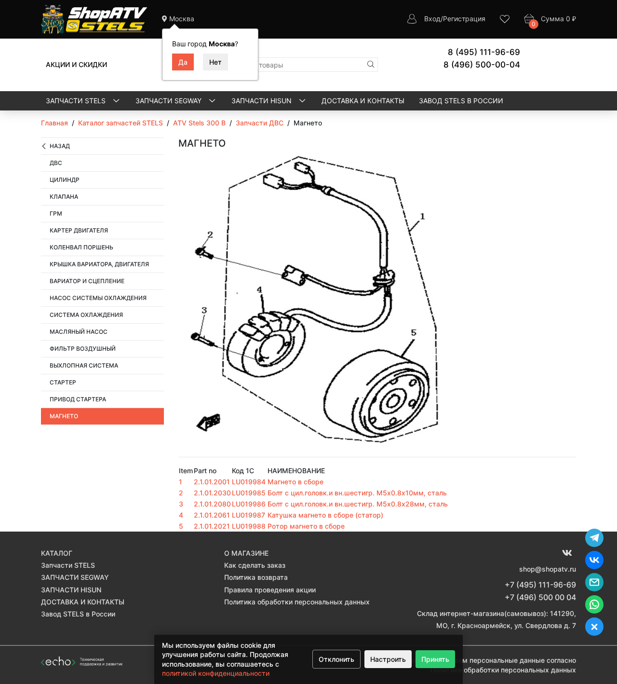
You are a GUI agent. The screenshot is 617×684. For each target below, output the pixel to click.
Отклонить (336, 659)
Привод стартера (78, 399)
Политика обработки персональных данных (297, 602)
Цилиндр (65, 179)
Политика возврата (256, 577)
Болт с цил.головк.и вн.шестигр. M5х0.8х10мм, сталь (357, 493)
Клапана (64, 196)
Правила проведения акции (270, 590)
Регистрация (464, 18)
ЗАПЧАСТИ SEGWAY (169, 100)
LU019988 (249, 526)
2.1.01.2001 (212, 482)
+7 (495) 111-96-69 (540, 584)
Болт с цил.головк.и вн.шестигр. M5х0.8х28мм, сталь (358, 504)
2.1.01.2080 (212, 504)
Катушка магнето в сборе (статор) (325, 515)
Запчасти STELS (76, 100)
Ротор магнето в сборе (306, 526)
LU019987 (248, 515)
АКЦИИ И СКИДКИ (76, 64)
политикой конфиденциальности (215, 673)
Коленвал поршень (81, 247)
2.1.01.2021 (212, 526)
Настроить (388, 659)
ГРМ (56, 213)
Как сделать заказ (254, 565)
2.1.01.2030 (212, 493)
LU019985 (249, 493)
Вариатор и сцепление (87, 281)
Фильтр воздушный (83, 348)
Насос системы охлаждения (98, 297)
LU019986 (249, 504)
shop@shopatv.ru (547, 569)
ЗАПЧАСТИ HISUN (262, 100)
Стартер (63, 382)
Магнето (64, 416)
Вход (432, 18)
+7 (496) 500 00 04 (540, 597)
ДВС (56, 162)
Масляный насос (78, 331)
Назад (60, 146)
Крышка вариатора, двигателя (99, 264)
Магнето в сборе (295, 482)
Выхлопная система (84, 365)
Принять (435, 659)
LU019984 (249, 482)
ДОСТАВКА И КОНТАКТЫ (363, 100)
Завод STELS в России (461, 100)
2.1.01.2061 (212, 515)
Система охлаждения (86, 314)
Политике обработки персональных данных (503, 670)
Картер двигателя (79, 230)
